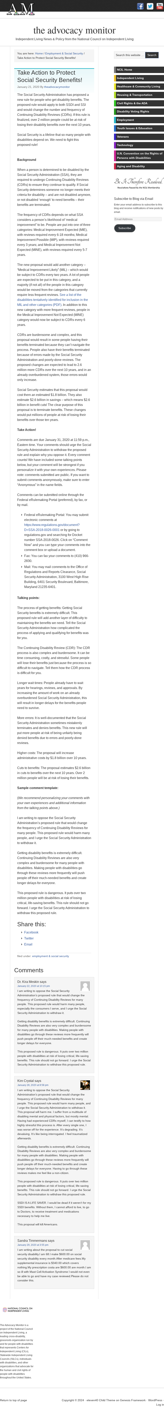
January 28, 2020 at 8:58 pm (32, 1085)
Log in (160, 1404)
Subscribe (124, 228)
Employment (125, 119)
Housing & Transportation (134, 94)
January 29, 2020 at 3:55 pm (32, 1245)
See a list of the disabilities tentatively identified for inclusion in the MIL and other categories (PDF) (52, 299)
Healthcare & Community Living (138, 86)
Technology (125, 145)
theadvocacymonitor (57, 86)
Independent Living (130, 78)
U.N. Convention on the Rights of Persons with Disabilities (139, 155)
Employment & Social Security (50, 956)
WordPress (155, 1400)
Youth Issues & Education (134, 128)
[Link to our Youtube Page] (160, 6)
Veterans (123, 136)
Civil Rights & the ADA (132, 103)
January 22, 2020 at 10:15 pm (33, 986)
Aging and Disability (131, 166)
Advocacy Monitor (32, 11)
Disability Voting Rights (133, 111)
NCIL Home (124, 69)
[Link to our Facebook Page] (140, 6)
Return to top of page (13, 1400)
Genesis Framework (133, 1400)
